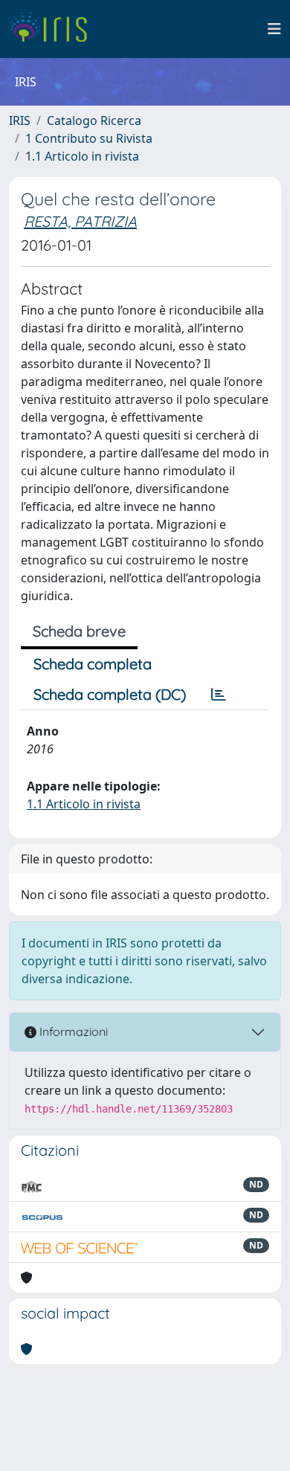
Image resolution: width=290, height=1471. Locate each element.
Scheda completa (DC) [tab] (109, 694)
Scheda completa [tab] (92, 663)
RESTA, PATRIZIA (80, 221)
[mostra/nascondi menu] (274, 29)
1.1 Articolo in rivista (82, 156)
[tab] (219, 694)
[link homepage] (54, 29)
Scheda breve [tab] (79, 631)
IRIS (19, 120)
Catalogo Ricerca (94, 120)
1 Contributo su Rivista (88, 138)
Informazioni (72, 1031)
